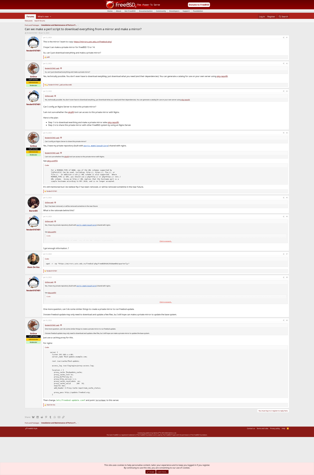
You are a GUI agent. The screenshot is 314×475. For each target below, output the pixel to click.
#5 (287, 198)
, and (60, 85)
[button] (50, 16)
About (118, 11)
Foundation (198, 11)
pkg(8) (71, 112)
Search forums (39, 21)
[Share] (283, 37)
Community (161, 11)
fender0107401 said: (52, 68)
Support (186, 11)
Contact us (251, 428)
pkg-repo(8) (222, 76)
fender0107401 (32, 33)
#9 (287, 320)
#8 (287, 277)
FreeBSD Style (32, 428)
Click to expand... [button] (166, 241)
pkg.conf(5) (52, 161)
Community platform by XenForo (157, 433)
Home (110, 11)
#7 (287, 254)
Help (283, 428)
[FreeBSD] (132, 8)
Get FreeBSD (130, 11)
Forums (30, 16)
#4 (287, 133)
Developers (174, 11)
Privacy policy (275, 428)
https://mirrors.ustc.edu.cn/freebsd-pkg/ (93, 41)
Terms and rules (262, 428)
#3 (287, 91)
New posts (29, 21)
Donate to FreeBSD (199, 4)
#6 (287, 216)
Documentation (146, 11)
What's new (43, 16)
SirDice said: (49, 96)
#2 (287, 63)
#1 (287, 37)
